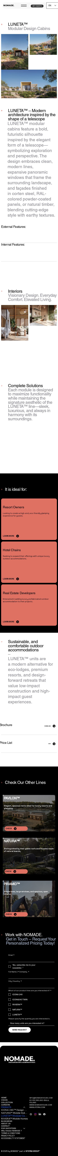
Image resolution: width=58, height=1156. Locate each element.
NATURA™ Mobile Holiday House (14, 1112)
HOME (4, 1098)
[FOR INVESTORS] (24, 1128)
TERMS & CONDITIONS (10, 1133)
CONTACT (5, 1126)
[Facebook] (44, 1114)
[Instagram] (35, 1114)
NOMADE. (8, 5)
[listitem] (29, 234)
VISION (4, 1100)
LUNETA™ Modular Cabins (14, 1115)
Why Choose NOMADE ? (11, 1131)
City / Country (15, 981)
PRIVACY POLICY (8, 1136)
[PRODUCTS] (24, 1107)
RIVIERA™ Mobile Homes (14, 1118)
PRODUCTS (6, 1107)
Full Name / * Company (18, 972)
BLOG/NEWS (6, 1121)
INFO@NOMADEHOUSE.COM (41, 1098)
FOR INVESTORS (8, 1128)
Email (11, 955)
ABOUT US (6, 1124)
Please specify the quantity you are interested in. (29, 1019)
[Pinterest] (30, 1114)
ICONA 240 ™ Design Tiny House (14, 1110)
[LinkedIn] (39, 1114)
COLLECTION (7, 1102)
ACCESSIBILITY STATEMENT (13, 1138)
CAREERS (5, 1105)
